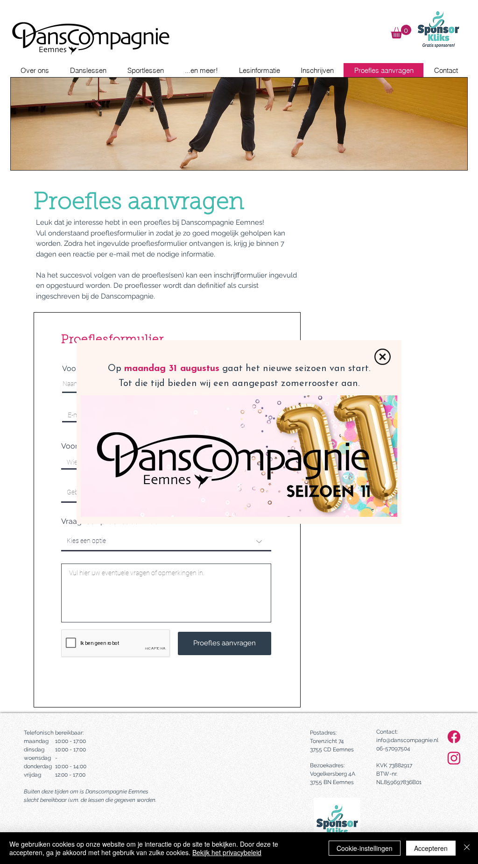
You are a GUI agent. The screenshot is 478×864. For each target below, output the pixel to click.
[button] (382, 357)
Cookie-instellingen (365, 848)
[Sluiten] (466, 848)
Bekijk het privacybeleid (226, 852)
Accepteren (431, 848)
